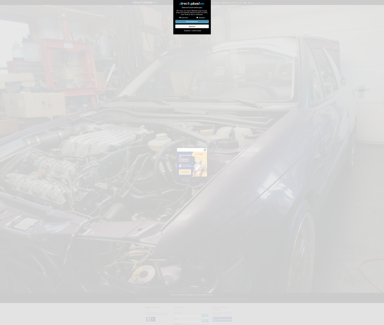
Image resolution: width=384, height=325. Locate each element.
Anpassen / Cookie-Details (192, 30)
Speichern (192, 26)
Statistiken (202, 18)
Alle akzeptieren (192, 21)
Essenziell (184, 18)
